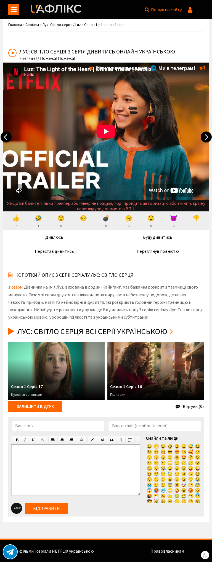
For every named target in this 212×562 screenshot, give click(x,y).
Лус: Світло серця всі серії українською (92, 331)
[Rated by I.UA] (197, 551)
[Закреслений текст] (42, 440)
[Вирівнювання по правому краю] (71, 440)
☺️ (163, 457)
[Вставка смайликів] (81, 440)
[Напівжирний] (17, 440)
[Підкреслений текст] (33, 440)
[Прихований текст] (102, 440)
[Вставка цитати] (111, 440)
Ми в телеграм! (176, 67)
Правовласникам (167, 551)
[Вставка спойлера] (130, 440)
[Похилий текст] (25, 440)
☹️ (156, 479)
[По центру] (62, 440)
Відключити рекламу (120, 67)
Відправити (46, 508)
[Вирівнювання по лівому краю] (53, 440)
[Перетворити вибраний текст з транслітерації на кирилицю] (121, 440)
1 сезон (15, 287)
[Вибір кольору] (92, 440)
